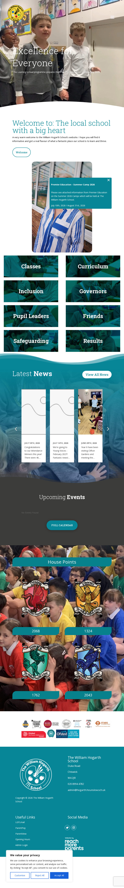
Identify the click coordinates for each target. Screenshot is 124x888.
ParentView (20, 833)
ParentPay (20, 828)
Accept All (59, 875)
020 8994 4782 (76, 784)
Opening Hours (22, 839)
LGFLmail (20, 822)
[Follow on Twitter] (67, 827)
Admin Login (21, 845)
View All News (97, 375)
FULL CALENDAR (62, 525)
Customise (20, 875)
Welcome (21, 152)
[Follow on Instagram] (73, 827)
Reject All (39, 875)
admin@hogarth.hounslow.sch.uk (86, 790)
